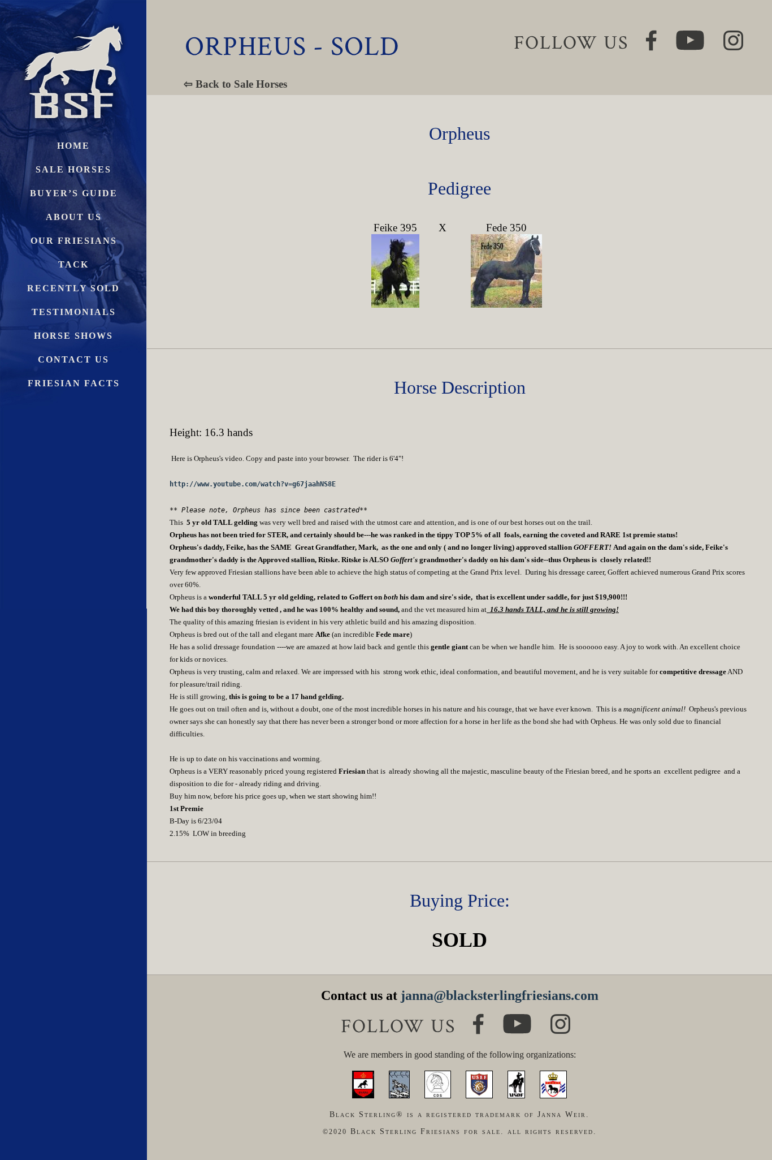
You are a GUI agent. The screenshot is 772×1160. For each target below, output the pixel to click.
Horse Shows (73, 335)
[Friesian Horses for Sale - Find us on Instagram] (560, 1019)
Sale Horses (73, 169)
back (743, 1108)
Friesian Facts (74, 383)
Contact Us (73, 359)
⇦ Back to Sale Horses (235, 84)
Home (73, 145)
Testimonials (74, 312)
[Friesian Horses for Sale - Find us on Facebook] (478, 1018)
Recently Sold (73, 288)
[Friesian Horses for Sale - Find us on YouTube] (517, 1019)
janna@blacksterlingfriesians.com (499, 995)
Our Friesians (74, 240)
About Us (74, 217)
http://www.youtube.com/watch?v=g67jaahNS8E (253, 484)
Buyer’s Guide (74, 193)
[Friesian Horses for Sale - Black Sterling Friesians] (73, 22)
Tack (73, 264)
